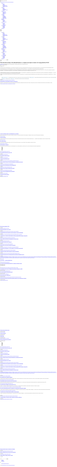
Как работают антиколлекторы (4, 155)
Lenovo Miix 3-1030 (22, 372)
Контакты (3, 460)
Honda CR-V (10, 256)
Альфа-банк (16, 256)
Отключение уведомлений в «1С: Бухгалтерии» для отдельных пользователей (11, 248)
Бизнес (2, 40)
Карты (3, 37)
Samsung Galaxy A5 (26, 372)
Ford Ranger (14, 372)
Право (3, 15)
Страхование (4, 16)
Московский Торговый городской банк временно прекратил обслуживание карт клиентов (13, 278)
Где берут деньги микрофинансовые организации (7, 171)
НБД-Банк (29, 372)
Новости (3, 28)
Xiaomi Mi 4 (46, 372)
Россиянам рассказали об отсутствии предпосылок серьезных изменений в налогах (12, 254)
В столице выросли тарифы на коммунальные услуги (8, 384)
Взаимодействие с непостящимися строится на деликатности (9, 81)
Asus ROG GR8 (43, 372)
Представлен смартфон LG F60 (4, 226)
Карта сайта (3, 461)
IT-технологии (3, 25)
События (4, 45)
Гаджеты (4, 27)
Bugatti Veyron (35, 256)
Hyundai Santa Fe (10, 372)
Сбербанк (13, 256)
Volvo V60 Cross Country (20, 256)
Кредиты (4, 34)
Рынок (3, 21)
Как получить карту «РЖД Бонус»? (5, 275)
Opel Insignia (42, 256)
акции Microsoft (7, 372)
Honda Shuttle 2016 (24, 256)
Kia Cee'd (27, 256)
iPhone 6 (35, 372)
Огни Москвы (2, 256)
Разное (3, 43)
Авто (2, 22)
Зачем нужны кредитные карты (4, 330)
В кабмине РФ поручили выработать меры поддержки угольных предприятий (11, 232)
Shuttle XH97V (40, 372)
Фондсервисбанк (2, 372)
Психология (4, 46)
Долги (3, 4)
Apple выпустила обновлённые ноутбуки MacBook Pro (8, 165)
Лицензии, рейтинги (5, 6)
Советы (4, 24)
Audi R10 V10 (52, 256)
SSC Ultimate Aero (39, 256)
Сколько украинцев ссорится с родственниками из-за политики (9, 133)
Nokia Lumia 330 (32, 372)
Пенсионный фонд (5, 5)
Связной (29, 256)
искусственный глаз (45, 256)
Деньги (2, 7)
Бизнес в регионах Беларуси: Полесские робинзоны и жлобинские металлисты (11, 357)
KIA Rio (5, 372)
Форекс (4, 42)
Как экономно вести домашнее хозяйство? (6, 377)
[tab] (2, 147)
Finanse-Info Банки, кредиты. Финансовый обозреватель (8, 465)
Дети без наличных (3, 137)
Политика (3, 48)
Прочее (4, 10)
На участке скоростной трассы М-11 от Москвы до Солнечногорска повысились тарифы (13, 388)
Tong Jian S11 (18, 372)
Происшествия (4, 17)
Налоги (4, 8)
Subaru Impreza (48, 256)
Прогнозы (4, 20)
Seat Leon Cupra (32, 256)
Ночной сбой (2, 336)
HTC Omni (37, 372)
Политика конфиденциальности (5, 463)
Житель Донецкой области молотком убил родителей (8, 452)
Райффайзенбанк (7, 256)
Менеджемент (4, 13)
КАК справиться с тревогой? (4, 144)
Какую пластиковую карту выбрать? (5, 339)
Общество (3, 14)
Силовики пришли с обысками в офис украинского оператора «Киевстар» (11, 397)
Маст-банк (55, 256)
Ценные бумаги (4, 51)
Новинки (4, 56)
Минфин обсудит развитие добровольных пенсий (7, 168)
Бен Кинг (16, 372)
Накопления (4, 9)
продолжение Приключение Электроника (51, 372)
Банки (2, 3)
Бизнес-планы (4, 12)
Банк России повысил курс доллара (5, 229)
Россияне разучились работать (4, 174)
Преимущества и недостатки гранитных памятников (7, 245)
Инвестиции (4, 11)
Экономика (3, 19)
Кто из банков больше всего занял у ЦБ (6, 152)
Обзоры (4, 23)
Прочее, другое (4, 18)
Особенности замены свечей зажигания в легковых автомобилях (9, 251)
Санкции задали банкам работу (4, 354)
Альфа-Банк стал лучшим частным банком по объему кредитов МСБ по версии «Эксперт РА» (13, 235)
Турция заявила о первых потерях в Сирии (6, 455)
